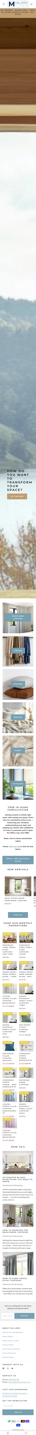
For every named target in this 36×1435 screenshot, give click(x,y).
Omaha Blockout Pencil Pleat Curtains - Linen (26, 1000)
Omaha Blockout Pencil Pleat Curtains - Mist (9, 1029)
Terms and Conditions (11, 1349)
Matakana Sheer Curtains (24, 1082)
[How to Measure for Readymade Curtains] (18, 1215)
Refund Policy (8, 1357)
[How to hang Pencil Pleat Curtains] (18, 1263)
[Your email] (8, 1316)
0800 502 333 (13, 1380)
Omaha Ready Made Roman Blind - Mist (26, 974)
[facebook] (3, 1368)
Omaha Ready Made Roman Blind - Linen (10, 974)
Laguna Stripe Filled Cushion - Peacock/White (10, 1108)
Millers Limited (20, 1429)
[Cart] (31, 4)
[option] (18, 484)
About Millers (7, 1336)
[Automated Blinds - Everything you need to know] (18, 1162)
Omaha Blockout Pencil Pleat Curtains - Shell (26, 1108)
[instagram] (8, 1368)
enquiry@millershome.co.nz (19, 1382)
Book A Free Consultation (12, 1332)
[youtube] (12, 1368)
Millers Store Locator (10, 1341)
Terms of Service (9, 1353)
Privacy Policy (8, 1345)
